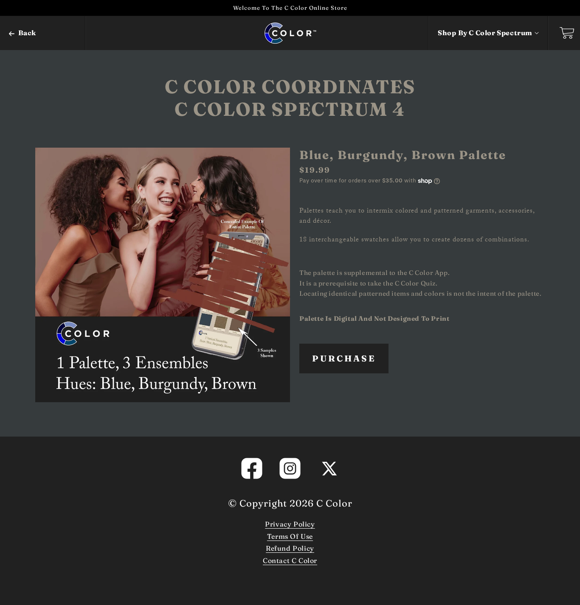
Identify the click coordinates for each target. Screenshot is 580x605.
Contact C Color (290, 560)
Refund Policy (290, 548)
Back (26, 32)
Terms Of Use (290, 536)
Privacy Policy (290, 524)
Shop (485, 32)
